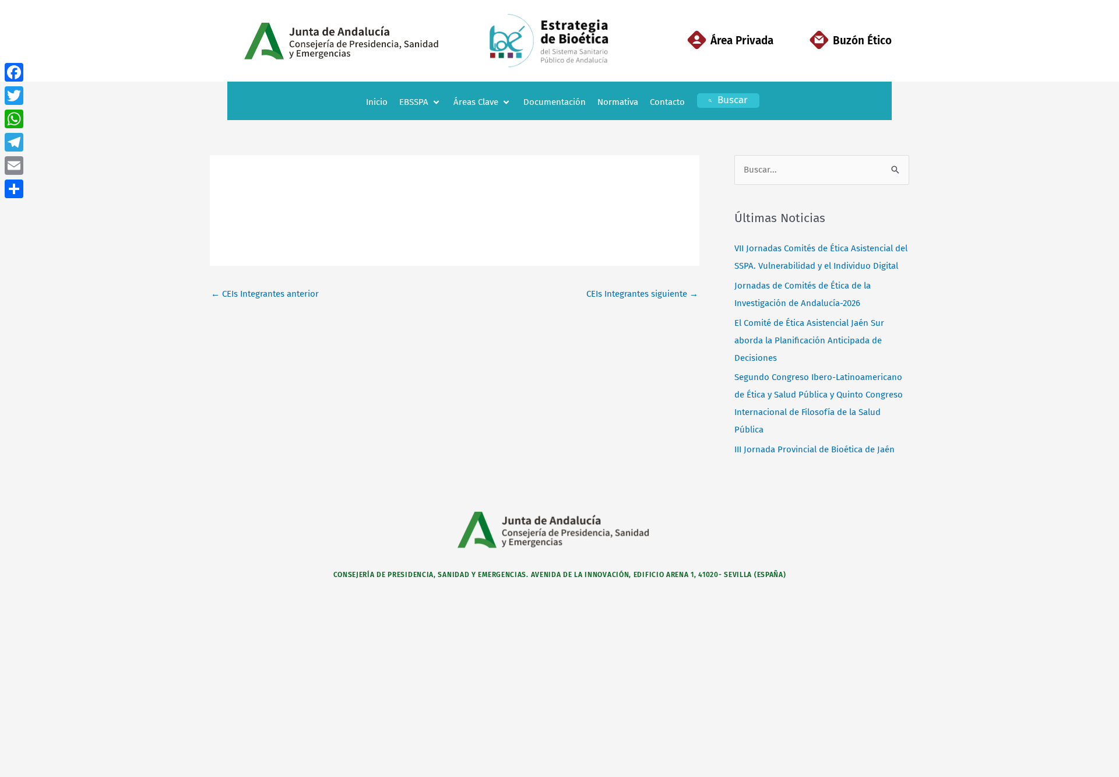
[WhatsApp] (14, 119)
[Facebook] (14, 72)
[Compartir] (14, 189)
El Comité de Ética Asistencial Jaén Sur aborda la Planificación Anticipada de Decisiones (809, 340)
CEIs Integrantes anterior (265, 294)
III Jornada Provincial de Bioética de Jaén (814, 449)
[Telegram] (14, 142)
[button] (420, 102)
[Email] (14, 165)
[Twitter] (14, 95)
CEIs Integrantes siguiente (642, 294)
